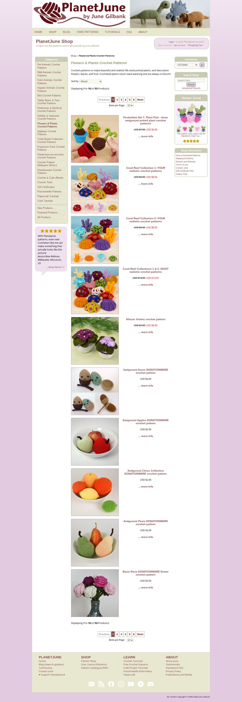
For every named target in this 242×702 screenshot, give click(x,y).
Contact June (182, 168)
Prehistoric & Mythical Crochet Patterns (49, 110)
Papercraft (129, 674)
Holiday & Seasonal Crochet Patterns (48, 117)
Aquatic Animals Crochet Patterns (50, 89)
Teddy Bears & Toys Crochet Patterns (48, 102)
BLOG (66, 31)
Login (171, 41)
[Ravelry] (141, 684)
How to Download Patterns (188, 155)
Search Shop (191, 75)
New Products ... (46, 208)
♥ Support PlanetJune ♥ (52, 674)
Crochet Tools (45, 182)
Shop (73, 55)
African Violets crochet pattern (145, 319)
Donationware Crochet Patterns (49, 172)
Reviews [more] (191, 98)
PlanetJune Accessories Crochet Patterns (50, 156)
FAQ (129, 31)
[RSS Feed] (101, 684)
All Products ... (45, 217)
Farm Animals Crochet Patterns (49, 82)
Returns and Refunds (185, 161)
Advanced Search (191, 88)
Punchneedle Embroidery (137, 671)
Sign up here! (179, 45)
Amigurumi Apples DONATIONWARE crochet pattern (146, 422)
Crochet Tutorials (133, 661)
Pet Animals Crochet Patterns (48, 66)
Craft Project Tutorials (135, 667)
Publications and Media (179, 674)
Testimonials (173, 664)
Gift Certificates (46, 187)
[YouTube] (131, 684)
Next (140, 99)
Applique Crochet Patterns (46, 133)
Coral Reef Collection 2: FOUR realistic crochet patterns (145, 220)
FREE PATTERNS (87, 31)
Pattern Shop (88, 661)
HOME (38, 31)
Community (45, 667)
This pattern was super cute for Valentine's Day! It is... (191, 134)
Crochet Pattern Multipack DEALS (47, 164)
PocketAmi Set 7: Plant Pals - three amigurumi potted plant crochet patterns (145, 120)
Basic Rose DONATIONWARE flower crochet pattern (145, 573)
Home (42, 661)
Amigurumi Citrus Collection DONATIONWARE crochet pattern (145, 472)
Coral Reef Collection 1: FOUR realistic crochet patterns (145, 169)
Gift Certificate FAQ (185, 171)
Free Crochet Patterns (135, 664)
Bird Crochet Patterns (49, 95)
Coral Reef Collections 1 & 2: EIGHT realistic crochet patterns (146, 270)
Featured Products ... (49, 212)
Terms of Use (182, 164)
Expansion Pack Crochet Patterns (51, 148)
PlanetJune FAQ (174, 667)
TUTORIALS (112, 31)
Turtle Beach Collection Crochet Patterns (50, 141)
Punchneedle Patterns (49, 191)
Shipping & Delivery (185, 158)
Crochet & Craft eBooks (50, 177)
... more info (145, 136)
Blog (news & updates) (51, 664)
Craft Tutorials (45, 200)
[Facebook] (111, 684)
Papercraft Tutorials (48, 196)
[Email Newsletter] (91, 684)
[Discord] (150, 684)
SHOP (52, 31)
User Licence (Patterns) (94, 664)
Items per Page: (117, 105)
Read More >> (56, 267)
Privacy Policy (173, 671)
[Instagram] (121, 684)
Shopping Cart (195, 45)
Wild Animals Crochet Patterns (49, 74)
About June (172, 661)
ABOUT (142, 31)
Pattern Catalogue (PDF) (94, 667)
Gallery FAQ (181, 174)
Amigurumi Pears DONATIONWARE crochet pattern (145, 523)
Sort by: (75, 81)
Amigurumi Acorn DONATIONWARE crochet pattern (145, 371)
